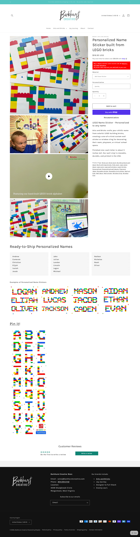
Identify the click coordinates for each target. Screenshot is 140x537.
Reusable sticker (102, 171)
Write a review (86, 453)
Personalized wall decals (110, 169)
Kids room (115, 165)
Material (95, 72)
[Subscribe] (87, 502)
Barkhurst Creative (21, 530)
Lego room (100, 167)
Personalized (96, 169)
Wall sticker (108, 173)
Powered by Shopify (34, 530)
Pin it (14, 324)
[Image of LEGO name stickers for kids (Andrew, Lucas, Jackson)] (55, 300)
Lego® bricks (121, 167)
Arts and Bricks (103, 479)
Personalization (98, 82)
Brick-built (112, 163)
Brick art (105, 163)
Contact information (95, 530)
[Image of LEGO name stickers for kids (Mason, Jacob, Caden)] (85, 300)
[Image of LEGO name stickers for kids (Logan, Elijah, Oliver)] (24, 300)
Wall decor (99, 173)
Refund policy (46, 530)
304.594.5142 (63, 482)
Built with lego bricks (104, 165)
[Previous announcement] (10, 2)
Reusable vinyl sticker (116, 171)
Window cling (117, 173)
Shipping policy (82, 530)
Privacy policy (57, 530)
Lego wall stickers (111, 167)
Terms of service (69, 530)
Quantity (95, 91)
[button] (12, 15)
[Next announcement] (130, 2)
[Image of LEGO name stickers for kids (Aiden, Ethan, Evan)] (115, 300)
